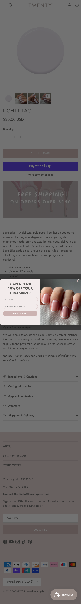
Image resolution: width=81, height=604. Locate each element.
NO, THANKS (20, 320)
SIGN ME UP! (20, 313)
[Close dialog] (78, 281)
